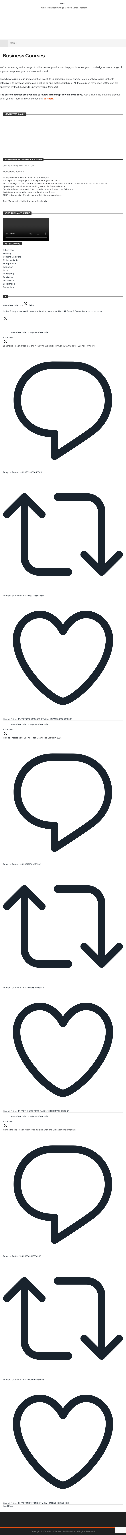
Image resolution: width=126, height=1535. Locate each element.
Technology (8, 287)
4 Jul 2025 (8, 337)
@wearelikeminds (39, 332)
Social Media (9, 284)
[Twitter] (8, 13)
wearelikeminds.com (21, 332)
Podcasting (8, 273)
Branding (7, 253)
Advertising (8, 250)
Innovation (8, 267)
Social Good (8, 280)
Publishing (8, 277)
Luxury (6, 270)
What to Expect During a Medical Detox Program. (64, 7)
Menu (13, 43)
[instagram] (20, 13)
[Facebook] (3, 13)
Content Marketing (12, 257)
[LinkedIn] (14, 13)
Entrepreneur (9, 263)
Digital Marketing (11, 260)
